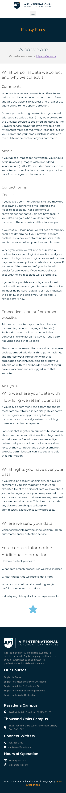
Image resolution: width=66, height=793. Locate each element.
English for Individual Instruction (20, 695)
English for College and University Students (25, 681)
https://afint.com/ (46, 56)
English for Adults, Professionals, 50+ (22, 686)
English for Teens (12, 677)
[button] (33, 13)
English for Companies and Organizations (24, 690)
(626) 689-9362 (15, 742)
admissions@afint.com (19, 747)
